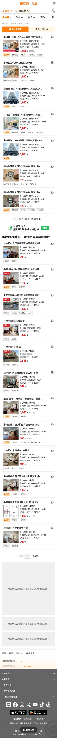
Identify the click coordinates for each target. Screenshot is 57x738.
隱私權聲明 (24, 723)
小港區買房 (29, 653)
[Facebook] (15, 704)
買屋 (11, 653)
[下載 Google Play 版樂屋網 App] (37, 712)
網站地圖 (40, 719)
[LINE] (8, 704)
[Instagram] (21, 704)
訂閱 (45, 228)
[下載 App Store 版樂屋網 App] (18, 712)
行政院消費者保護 (39, 723)
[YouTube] (35, 704)
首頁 (4, 653)
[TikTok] (41, 704)
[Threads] (48, 704)
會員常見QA (28, 719)
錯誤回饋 (17, 719)
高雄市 (19, 653)
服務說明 (14, 723)
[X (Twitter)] (28, 704)
